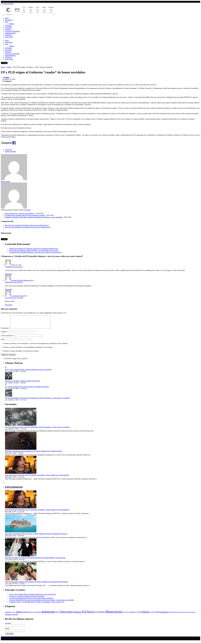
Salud (183, 612)
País (6, 22)
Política (11, 24)
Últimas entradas (10, 151)
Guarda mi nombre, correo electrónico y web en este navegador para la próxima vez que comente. (35, 343)
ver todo (27, 210)
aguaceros (8, 612)
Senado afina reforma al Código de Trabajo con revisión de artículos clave (33, 248)
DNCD (32, 612)
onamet (132, 612)
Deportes (8, 29)
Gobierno (77, 612)
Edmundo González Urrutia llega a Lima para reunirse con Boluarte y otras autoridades (33, 217)
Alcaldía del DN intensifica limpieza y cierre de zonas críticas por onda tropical (35, 252)
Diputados (26, 612)
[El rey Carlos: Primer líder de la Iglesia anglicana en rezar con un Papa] (6, 368)
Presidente (152, 612)
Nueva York (9, 37)
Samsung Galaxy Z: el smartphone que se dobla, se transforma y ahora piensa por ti (36, 602)
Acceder (3, 637)
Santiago (188, 612)
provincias (163, 612)
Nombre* (8, 623)
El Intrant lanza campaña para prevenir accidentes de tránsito (25, 215)
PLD (139, 612)
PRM (157, 612)
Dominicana (37, 612)
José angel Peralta (18, 296)
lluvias (96, 612)
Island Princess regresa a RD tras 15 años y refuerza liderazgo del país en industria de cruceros (36, 534)
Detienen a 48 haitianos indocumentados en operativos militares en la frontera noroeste (33, 451)
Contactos (10, 637)
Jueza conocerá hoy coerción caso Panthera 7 (20, 213)
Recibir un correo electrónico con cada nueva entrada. (21, 351)
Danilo (19, 612)
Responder (8, 274)
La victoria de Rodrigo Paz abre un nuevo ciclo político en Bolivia (27, 387)
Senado (193, 612)
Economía (8, 27)
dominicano (48, 611)
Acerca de (8, 149)
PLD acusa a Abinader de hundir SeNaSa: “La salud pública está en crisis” (34, 250)
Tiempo (8, 614)
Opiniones (8, 35)
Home (3, 67)
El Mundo (8, 26)
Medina (102, 612)
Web (2, 339)
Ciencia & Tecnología (12, 31)
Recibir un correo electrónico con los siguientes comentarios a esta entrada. (28, 347)
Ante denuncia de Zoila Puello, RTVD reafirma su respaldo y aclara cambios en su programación (37, 475)
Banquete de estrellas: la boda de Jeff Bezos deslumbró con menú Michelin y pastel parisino (35, 558)
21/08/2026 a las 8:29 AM (13, 267)
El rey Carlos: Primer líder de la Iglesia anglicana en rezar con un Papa (28, 369)
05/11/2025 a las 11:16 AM (14, 298)
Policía (145, 611)
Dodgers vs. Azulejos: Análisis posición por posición (22, 381)
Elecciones (66, 611)
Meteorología (114, 611)
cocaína (14, 612)
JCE (84, 611)
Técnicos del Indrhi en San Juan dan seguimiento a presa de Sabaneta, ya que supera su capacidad (37, 398)
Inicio (7, 18)
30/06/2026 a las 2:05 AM (13, 282)
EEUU (58, 612)
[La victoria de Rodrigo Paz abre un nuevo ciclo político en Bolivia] (6, 385)
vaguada (15, 614)
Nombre (4, 332)
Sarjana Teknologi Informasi (21, 280)
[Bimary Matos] (14, 180)
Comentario (5, 328)
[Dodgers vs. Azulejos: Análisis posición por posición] (8, 379)
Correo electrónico (7, 335)
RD (169, 612)
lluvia (90, 611)
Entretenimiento (10, 33)
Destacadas (8, 20)
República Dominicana (176, 612)
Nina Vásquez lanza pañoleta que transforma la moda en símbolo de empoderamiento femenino (36, 582)
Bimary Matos (5, 181)
